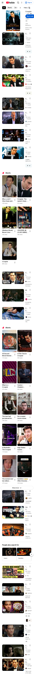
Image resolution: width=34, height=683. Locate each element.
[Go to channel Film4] (26, 66)
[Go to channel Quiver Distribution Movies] (26, 42)
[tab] (4, 7)
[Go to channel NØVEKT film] (26, 611)
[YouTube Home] (10, 2)
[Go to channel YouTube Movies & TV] (26, 13)
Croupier (28, 11)
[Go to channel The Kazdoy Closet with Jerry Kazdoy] (26, 575)
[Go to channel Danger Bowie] (26, 668)
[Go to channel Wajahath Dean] (26, 533)
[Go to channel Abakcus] (26, 299)
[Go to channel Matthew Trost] (26, 593)
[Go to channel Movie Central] (26, 84)
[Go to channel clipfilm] (26, 498)
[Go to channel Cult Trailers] (26, 635)
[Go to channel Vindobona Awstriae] (26, 107)
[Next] (20, 8)
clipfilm (30, 498)
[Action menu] (30, 33)
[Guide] (2, 2)
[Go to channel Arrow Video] (26, 139)
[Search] (18, 2)
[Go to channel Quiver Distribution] (26, 281)
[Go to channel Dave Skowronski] (26, 654)
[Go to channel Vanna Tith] (26, 317)
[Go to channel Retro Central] (26, 516)
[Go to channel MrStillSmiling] (26, 156)
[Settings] (22, 2)
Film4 (29, 66)
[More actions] (15, 200)
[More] (29, 51)
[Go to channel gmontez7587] (26, 121)
